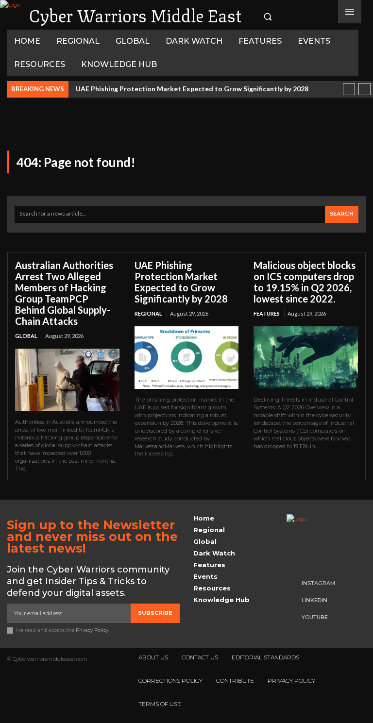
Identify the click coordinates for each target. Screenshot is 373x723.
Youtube (315, 617)
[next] (364, 89)
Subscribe (155, 612)
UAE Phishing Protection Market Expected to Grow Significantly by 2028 (192, 88)
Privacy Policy (92, 630)
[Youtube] (315, 17)
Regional (148, 313)
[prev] (349, 89)
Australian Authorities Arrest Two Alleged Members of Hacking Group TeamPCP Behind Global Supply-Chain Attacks (64, 293)
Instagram (318, 583)
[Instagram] (286, 17)
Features (267, 313)
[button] (267, 16)
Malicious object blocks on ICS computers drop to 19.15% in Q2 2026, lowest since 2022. (305, 281)
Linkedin (314, 600)
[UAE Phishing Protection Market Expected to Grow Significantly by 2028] (187, 357)
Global (26, 336)
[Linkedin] (301, 17)
